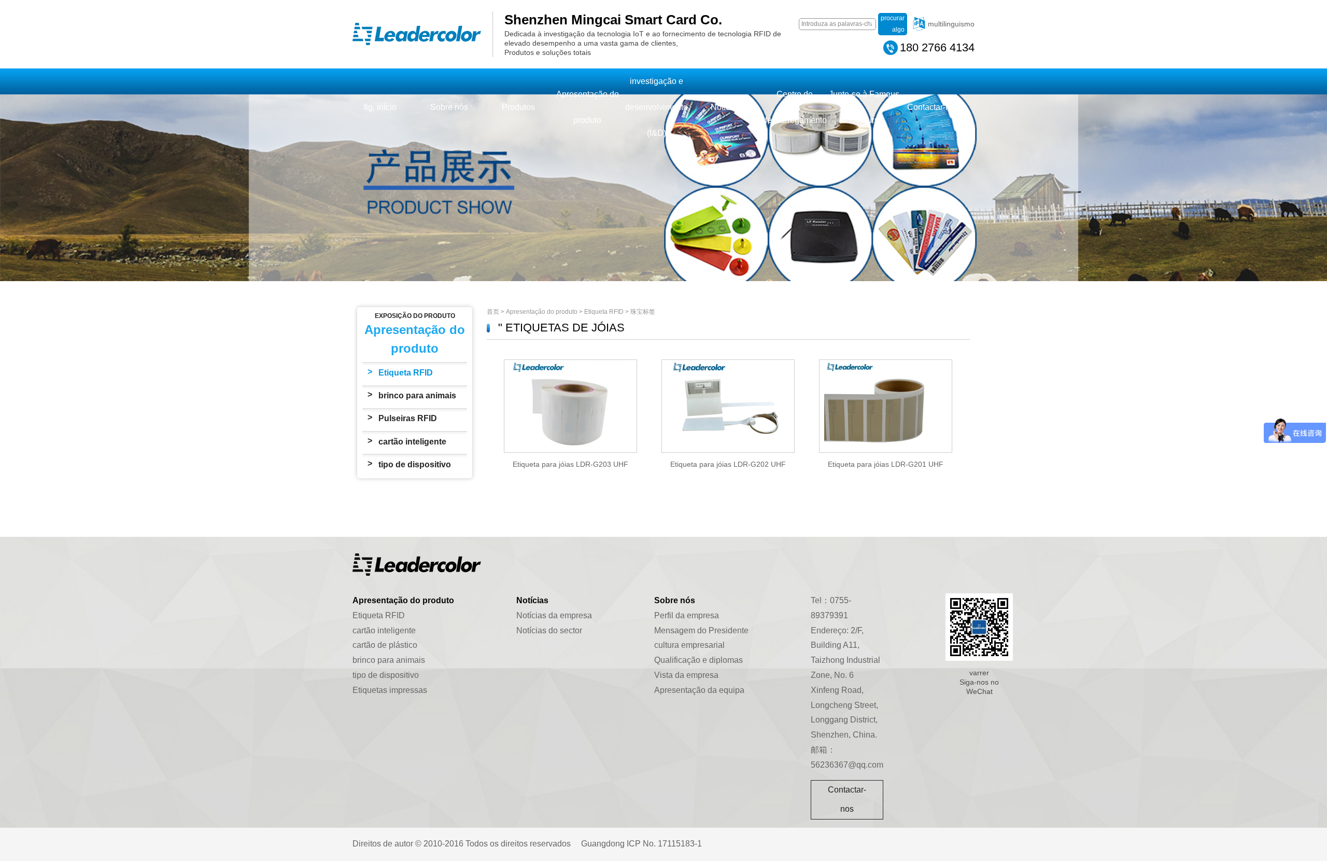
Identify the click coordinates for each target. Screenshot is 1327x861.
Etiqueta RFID (405, 372)
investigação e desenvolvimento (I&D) (656, 107)
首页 (493, 311)
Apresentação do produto (587, 107)
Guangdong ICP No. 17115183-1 (641, 843)
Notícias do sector (549, 630)
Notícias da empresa (554, 615)
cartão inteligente (412, 441)
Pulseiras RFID (407, 418)
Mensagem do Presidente (701, 630)
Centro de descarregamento (795, 107)
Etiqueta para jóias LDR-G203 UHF (570, 464)
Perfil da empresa (686, 615)
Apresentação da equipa (699, 690)
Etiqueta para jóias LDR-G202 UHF (728, 464)
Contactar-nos (933, 107)
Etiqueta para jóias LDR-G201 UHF (885, 464)
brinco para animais (417, 395)
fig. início (380, 107)
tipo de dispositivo (414, 464)
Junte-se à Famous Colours (864, 107)
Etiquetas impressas (389, 690)
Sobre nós (449, 107)
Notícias (726, 107)
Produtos (518, 107)
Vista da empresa (686, 675)
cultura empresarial (689, 645)
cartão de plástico (384, 645)
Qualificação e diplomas (698, 660)
